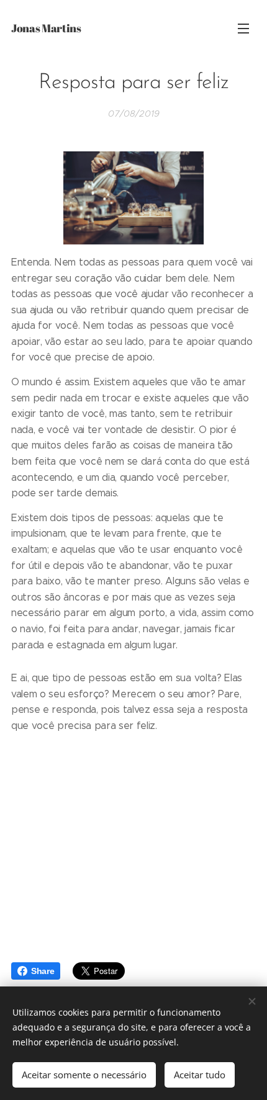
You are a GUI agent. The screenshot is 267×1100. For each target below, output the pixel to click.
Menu (243, 28)
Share (42, 971)
